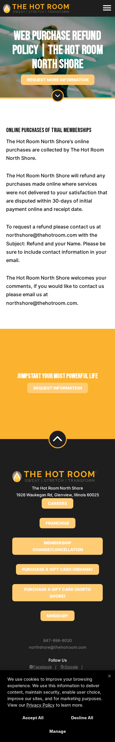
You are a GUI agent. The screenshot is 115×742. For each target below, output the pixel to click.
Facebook (42, 666)
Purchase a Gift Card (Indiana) (57, 569)
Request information (57, 387)
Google (71, 666)
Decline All (82, 717)
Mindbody (57, 615)
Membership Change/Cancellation (58, 546)
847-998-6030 (57, 640)
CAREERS (57, 503)
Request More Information (57, 79)
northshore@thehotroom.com (57, 647)
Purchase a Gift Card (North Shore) (57, 593)
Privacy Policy (40, 705)
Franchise (57, 523)
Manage (57, 731)
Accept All (33, 717)
